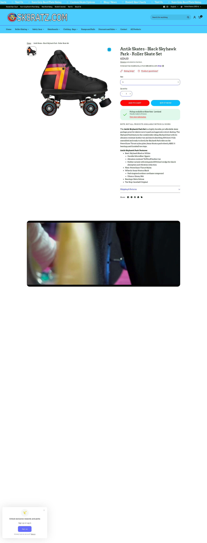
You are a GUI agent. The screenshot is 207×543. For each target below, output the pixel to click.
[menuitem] (12, 7)
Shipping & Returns (128, 189)
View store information (138, 117)
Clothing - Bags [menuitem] (69, 29)
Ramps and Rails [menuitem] (88, 29)
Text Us (145, 2)
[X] (131, 197)
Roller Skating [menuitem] (21, 29)
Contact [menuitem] (123, 29)
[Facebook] (164, 6)
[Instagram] (167, 6)
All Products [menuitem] (136, 29)
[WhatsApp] (138, 197)
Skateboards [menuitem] (53, 29)
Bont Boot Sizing (47, 7)
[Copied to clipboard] (141, 197)
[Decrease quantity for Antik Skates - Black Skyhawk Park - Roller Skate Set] (122, 93)
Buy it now (165, 103)
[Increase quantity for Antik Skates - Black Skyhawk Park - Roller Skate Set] (130, 93)
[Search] (188, 17)
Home (29, 43)
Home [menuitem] (9, 29)
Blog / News (96, 2)
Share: (122, 197)
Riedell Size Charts (121, 2)
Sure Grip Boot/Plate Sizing (32, 2)
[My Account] (194, 17)
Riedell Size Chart (12, 7)
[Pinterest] (134, 197)
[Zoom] (109, 49)
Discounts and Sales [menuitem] (106, 29)
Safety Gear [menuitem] (37, 29)
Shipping (123, 62)
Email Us (78, 7)
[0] (199, 17)
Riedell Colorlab (60, 7)
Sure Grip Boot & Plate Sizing (29, 7)
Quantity (123, 89)
